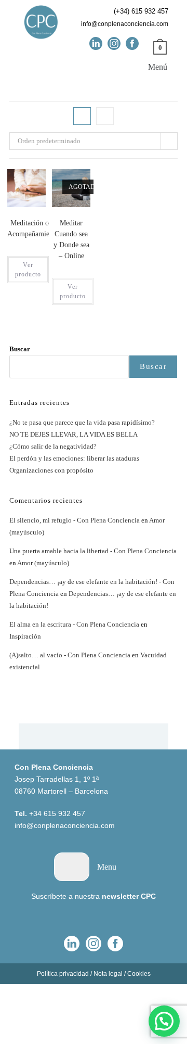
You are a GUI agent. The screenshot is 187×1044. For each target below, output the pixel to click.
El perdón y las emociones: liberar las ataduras (74, 458)
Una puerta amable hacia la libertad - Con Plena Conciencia (93, 551)
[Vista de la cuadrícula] (82, 116)
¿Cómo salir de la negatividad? (53, 446)
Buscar (19, 349)
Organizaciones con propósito (51, 470)
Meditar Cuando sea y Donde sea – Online (71, 239)
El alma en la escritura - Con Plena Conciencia (74, 624)
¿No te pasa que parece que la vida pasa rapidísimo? (82, 422)
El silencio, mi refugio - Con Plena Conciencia (74, 520)
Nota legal (108, 973)
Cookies (139, 973)
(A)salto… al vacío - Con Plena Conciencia (69, 655)
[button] (150, 65)
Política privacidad (63, 973)
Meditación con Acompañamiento (33, 228)
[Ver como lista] (105, 116)
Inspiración (25, 636)
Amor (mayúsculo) (43, 563)
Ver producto (28, 269)
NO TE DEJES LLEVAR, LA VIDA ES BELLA (73, 434)
